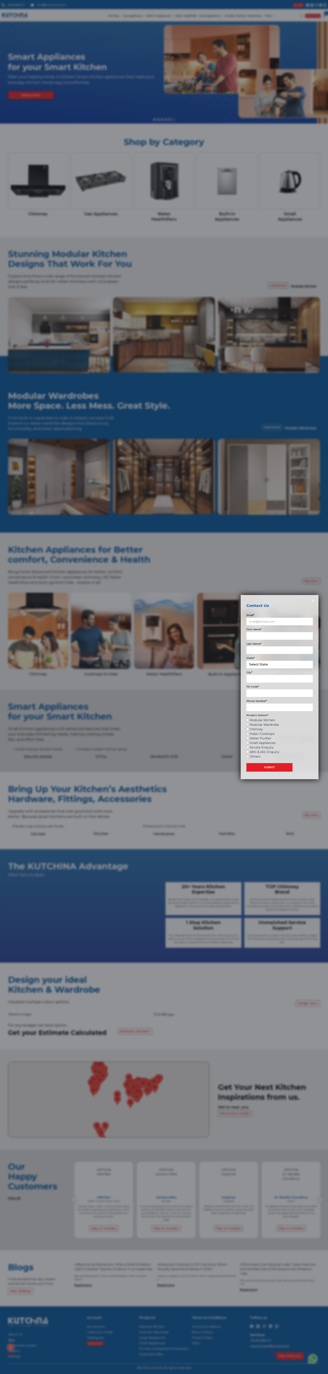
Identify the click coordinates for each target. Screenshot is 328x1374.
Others (255, 756)
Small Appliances (262, 743)
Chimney (256, 729)
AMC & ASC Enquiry (264, 752)
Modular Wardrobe (264, 725)
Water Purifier (260, 738)
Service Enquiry (262, 747)
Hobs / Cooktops (262, 734)
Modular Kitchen (262, 720)
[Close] (313, 601)
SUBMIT (269, 767)
